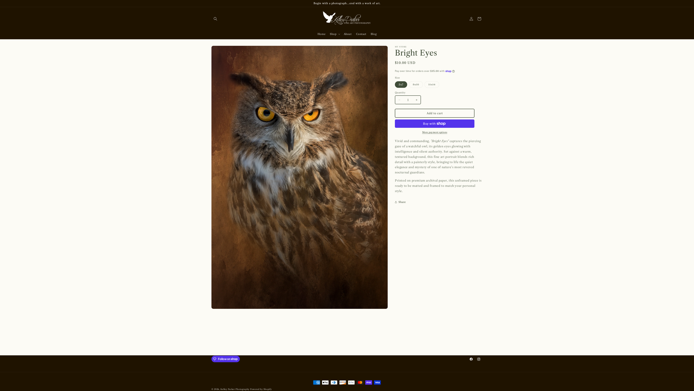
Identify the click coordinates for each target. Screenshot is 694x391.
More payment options (434, 132)
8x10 (418, 85)
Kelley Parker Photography (235, 389)
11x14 (433, 85)
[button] (215, 19)
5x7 (401, 84)
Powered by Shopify (261, 389)
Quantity (400, 92)
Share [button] (402, 202)
